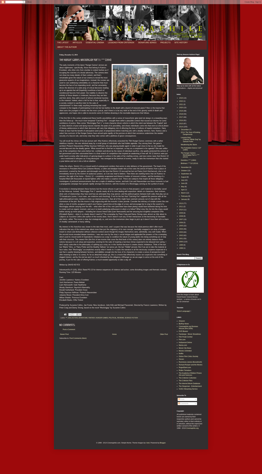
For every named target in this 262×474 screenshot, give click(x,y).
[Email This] (69, 314)
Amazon (182, 321)
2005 (181, 226)
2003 (181, 232)
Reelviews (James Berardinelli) (190, 362)
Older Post (164, 334)
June (183, 183)
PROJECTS (165, 42)
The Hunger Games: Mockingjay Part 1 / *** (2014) (190, 155)
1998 (181, 248)
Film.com (182, 340)
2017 (181, 117)
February (184, 196)
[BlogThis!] (72, 314)
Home (114, 334)
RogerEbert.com (185, 367)
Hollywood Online (185, 342)
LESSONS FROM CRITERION (121, 42)
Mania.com (183, 345)
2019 (181, 111)
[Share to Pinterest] (80, 314)
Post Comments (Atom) (78, 338)
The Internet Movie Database (189, 383)
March (183, 193)
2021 (181, 104)
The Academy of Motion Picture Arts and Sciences (190, 374)
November (185, 167)
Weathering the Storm (189, 145)
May (183, 187)
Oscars (181, 359)
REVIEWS (120, 318)
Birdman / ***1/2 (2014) (189, 163)
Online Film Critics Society (188, 356)
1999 (181, 245)
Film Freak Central (185, 337)
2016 (181, 120)
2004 (181, 229)
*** (66, 318)
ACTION (75, 318)
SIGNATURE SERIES (147, 42)
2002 (181, 235)
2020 (181, 108)
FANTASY (91, 318)
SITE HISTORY (181, 42)
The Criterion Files (185, 381)
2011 (181, 207)
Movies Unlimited (185, 351)
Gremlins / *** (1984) (188, 160)
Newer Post (64, 334)
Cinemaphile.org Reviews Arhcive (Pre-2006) (188, 327)
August (184, 177)
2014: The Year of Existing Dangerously (190, 133)
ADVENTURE (83, 318)
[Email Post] (65, 314)
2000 (181, 242)
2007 (181, 219)
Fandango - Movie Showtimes (190, 334)
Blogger (163, 443)
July (182, 180)
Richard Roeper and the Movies (190, 365)
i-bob (148, 443)
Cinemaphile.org (192, 428)
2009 (181, 213)
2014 (69, 318)
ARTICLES (77, 42)
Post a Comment (69, 329)
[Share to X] (75, 314)
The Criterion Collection (187, 378)
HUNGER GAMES (102, 318)
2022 (181, 101)
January (184, 199)
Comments (184, 404)
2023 (181, 98)
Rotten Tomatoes (185, 370)
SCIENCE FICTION (131, 318)
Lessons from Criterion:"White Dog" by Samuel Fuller (191, 139)
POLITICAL (112, 318)
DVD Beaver (183, 331)
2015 (181, 124)
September (185, 174)
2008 (181, 216)
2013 (181, 203)
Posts (182, 399)
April (183, 190)
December (185, 130)
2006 (181, 223)
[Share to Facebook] (77, 314)
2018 (181, 114)
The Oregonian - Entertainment (190, 386)
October (184, 171)
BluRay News (184, 324)
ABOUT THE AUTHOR (67, 47)
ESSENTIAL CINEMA (95, 42)
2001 (181, 239)
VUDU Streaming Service (188, 389)
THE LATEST (63, 42)
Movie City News (185, 348)
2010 (181, 210)
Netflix (181, 354)
